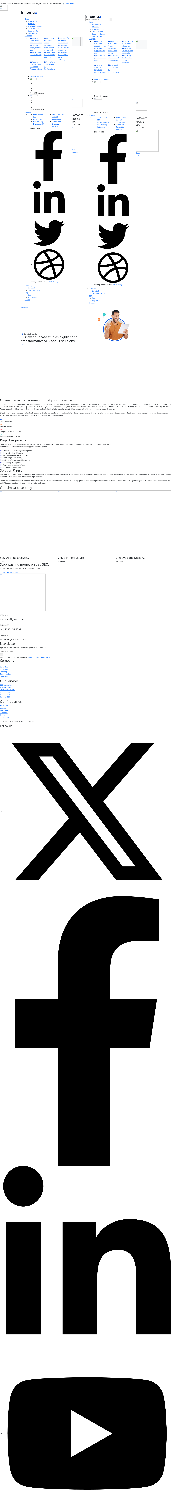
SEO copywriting (6, 685)
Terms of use (33, 657)
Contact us (4, 667)
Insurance (4, 713)
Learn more (69, 3)
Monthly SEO (5, 692)
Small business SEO (7, 690)
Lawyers (3, 708)
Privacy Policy (46, 657)
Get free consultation (38, 76)
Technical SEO (5, 697)
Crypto (2, 715)
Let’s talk (24, 308)
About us (3, 664)
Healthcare (4, 705)
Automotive (4, 717)
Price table (4, 669)
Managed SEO (5, 687)
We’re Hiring (53, 281)
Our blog (3, 672)
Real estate (4, 710)
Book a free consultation (9, 572)
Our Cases (4, 676)
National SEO (5, 694)
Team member (5, 674)
